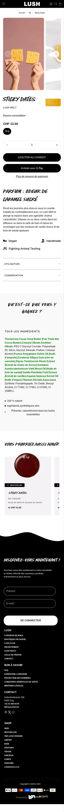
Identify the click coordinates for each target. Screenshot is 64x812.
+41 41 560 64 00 (11, 704)
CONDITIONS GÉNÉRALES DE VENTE (21, 682)
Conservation (13, 275)
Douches (9, 748)
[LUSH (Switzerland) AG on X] (9, 713)
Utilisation (12, 264)
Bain (6, 744)
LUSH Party (10, 651)
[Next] (56, 54)
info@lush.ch (11, 707)
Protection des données (17, 678)
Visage (7, 751)
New (6, 728)
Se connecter (30, 620)
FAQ (6, 670)
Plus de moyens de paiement (32, 176)
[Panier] (60, 3)
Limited (8, 740)
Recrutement (11, 647)
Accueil (22, 13)
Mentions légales (13, 686)
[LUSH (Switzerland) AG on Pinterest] (5, 713)
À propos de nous (13, 635)
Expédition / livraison (15, 674)
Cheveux (9, 755)
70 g (7, 131)
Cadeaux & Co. (11, 767)
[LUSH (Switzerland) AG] (32, 4)
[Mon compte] (51, 4)
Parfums (9, 763)
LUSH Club (9, 643)
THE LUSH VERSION (13, 736)
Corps (7, 759)
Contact (8, 659)
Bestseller (10, 732)
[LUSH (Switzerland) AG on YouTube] (13, 713)
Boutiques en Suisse (15, 639)
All (30, 13)
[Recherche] (55, 4)
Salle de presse (13, 655)
